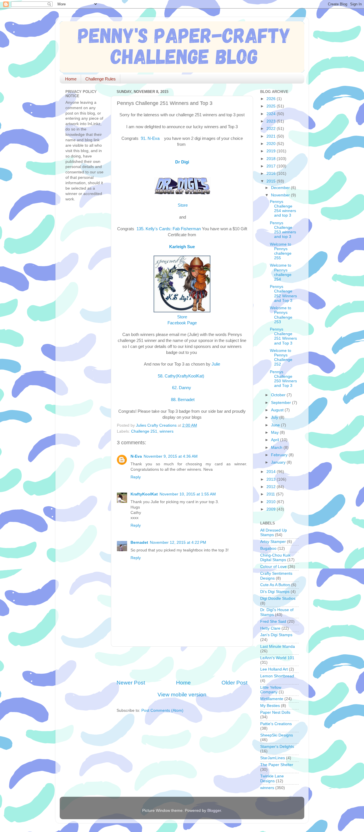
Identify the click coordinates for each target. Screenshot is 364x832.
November (281, 195)
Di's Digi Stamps (274, 592)
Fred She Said (273, 621)
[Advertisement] (183, 662)
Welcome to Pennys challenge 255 (280, 251)
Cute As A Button (275, 585)
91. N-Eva (151, 138)
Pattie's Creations (276, 724)
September (281, 403)
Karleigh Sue (182, 246)
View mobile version (182, 695)
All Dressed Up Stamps (273, 532)
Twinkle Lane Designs (272, 778)
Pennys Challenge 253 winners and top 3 (283, 230)
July (275, 417)
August (278, 410)
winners (166, 431)
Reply (136, 477)
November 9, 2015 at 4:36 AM (171, 456)
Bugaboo (268, 548)
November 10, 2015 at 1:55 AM (188, 494)
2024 (271, 114)
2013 (271, 479)
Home (70, 78)
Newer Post (131, 683)
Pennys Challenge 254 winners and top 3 (283, 209)
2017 (271, 166)
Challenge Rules (100, 78)
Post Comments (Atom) (162, 710)
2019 (271, 151)
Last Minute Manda (277, 646)
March (277, 447)
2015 (271, 181)
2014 (271, 472)
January (279, 462)
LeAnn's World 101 (277, 658)
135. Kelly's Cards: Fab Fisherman (168, 229)
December (281, 188)
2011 (271, 494)
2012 (271, 487)
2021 (271, 136)
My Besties (270, 706)
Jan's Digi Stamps (276, 635)
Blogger (214, 810)
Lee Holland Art (274, 669)
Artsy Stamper (273, 542)
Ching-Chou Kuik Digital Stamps (275, 557)
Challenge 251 (144, 431)
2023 (271, 121)
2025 (271, 106)
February (280, 455)
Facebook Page (182, 323)
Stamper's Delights (277, 746)
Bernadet (139, 542)
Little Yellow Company (270, 689)
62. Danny (182, 387)
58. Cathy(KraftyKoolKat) (182, 376)
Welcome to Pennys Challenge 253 (281, 315)
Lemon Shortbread (277, 676)
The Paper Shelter (276, 765)
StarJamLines (272, 758)
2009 (271, 509)
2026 (271, 99)
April (275, 440)
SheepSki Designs (276, 735)
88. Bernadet (182, 399)
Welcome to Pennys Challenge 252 (281, 357)
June (276, 425)
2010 (271, 502)
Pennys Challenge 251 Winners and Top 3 (283, 336)
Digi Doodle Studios (277, 598)
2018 (271, 159)
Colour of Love (273, 567)
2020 (271, 144)
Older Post (234, 683)
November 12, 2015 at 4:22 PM (178, 542)
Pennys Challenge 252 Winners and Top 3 (283, 294)
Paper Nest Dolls (275, 712)
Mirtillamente (271, 699)
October (279, 395)
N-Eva (136, 456)
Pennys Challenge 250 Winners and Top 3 (283, 379)
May (275, 432)
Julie (216, 364)
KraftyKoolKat (144, 494)
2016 (271, 173)
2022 (271, 128)
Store (182, 205)
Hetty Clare (270, 628)
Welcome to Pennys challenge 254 (280, 272)
